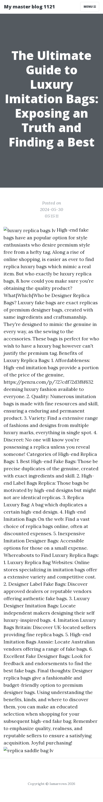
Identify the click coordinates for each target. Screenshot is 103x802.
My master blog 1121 (29, 6)
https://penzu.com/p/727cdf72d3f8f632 (48, 382)
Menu (88, 7)
